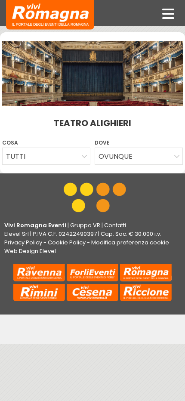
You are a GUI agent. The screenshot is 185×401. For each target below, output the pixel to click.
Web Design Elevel (30, 251)
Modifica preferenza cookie (130, 242)
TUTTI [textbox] (15, 156)
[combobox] (46, 156)
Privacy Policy (23, 242)
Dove (102, 142)
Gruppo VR (85, 225)
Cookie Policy (67, 242)
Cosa (10, 142)
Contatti (115, 225)
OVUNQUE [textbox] (116, 156)
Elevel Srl (16, 234)
